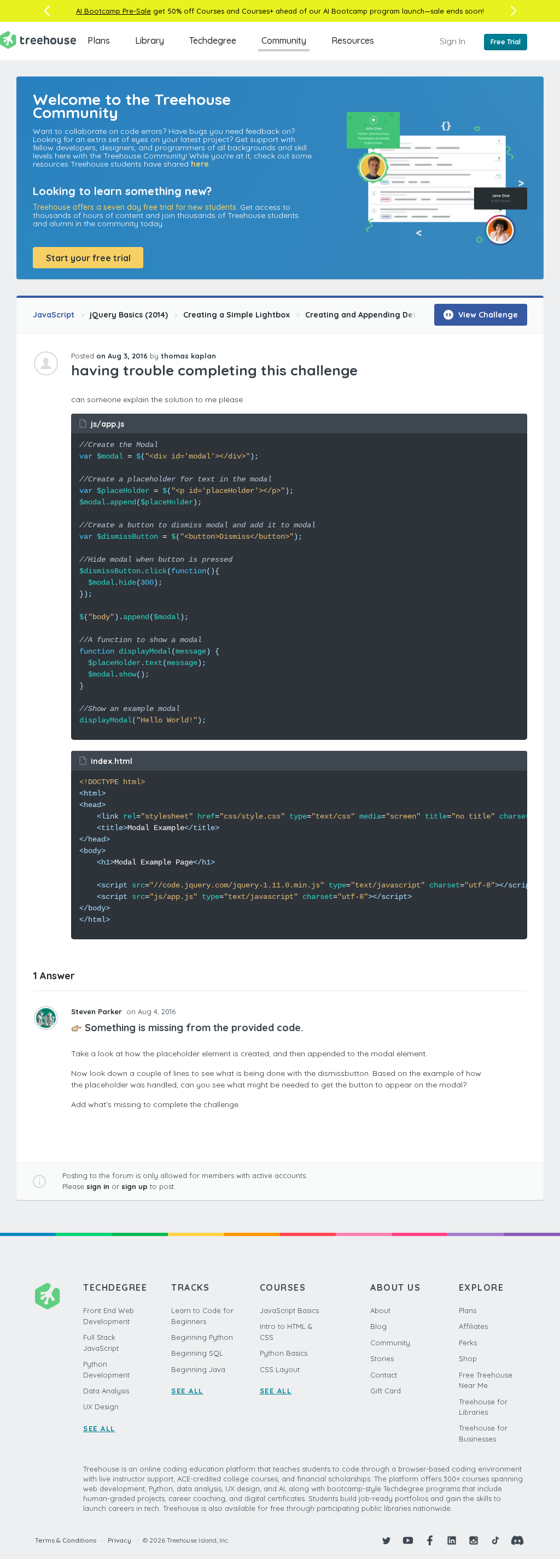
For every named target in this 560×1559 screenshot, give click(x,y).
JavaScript (53, 315)
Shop (468, 1358)
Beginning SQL (197, 1353)
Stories (382, 1358)
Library (149, 40)
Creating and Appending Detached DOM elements (402, 315)
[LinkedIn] (451, 1540)
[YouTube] (408, 1540)
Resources (352, 40)
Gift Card (385, 1390)
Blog (378, 1326)
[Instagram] (473, 1540)
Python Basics (283, 1353)
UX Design (101, 1406)
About (380, 1310)
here (200, 164)
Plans (99, 40)
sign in (97, 1186)
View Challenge (487, 315)
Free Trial (506, 42)
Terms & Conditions (65, 1540)
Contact (383, 1374)
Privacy (119, 1540)
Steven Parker (97, 1011)
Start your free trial (88, 257)
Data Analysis (106, 1390)
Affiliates (473, 1326)
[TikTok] (495, 1540)
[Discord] (517, 1540)
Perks (468, 1342)
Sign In (452, 41)
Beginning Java (198, 1369)
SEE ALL (99, 1428)
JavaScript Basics (289, 1310)
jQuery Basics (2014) (129, 315)
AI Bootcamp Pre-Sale (113, 11)
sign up (134, 1186)
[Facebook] (430, 1540)
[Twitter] (386, 1540)
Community (283, 40)
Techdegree (212, 40)
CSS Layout (280, 1369)
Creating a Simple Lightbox (236, 315)
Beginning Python (202, 1337)
